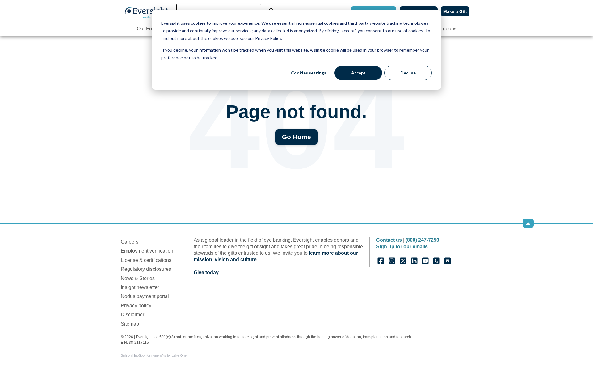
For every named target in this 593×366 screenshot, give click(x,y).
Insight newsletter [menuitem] (140, 287)
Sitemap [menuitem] (130, 323)
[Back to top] (528, 223)
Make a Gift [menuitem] (455, 11)
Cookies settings (308, 72)
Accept (358, 72)
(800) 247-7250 (422, 240)
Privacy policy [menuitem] (136, 305)
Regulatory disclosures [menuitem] (146, 269)
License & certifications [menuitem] (146, 260)
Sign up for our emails (402, 246)
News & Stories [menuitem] (138, 278)
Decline (408, 72)
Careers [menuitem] (129, 242)
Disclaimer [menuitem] (132, 314)
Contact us (389, 240)
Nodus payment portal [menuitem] (145, 296)
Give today (206, 272)
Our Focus (148, 28)
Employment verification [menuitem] (147, 250)
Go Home (296, 136)
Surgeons (445, 28)
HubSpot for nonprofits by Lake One (159, 355)
